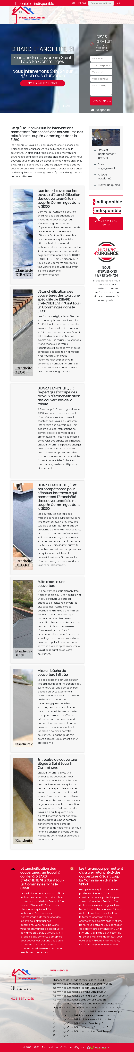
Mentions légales (74, 1047)
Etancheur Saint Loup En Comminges (89, 1003)
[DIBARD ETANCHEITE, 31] (28, 15)
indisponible (21, 3)
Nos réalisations (42, 83)
